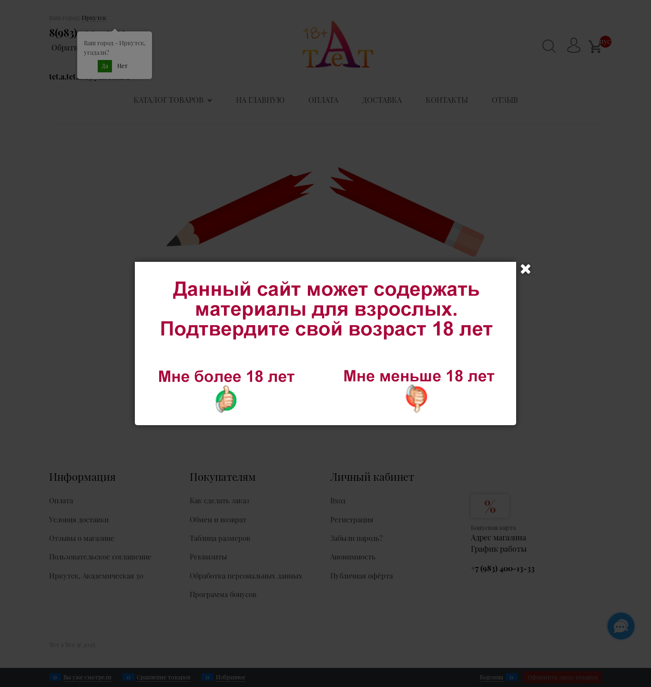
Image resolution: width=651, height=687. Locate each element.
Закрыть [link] (526, 269)
